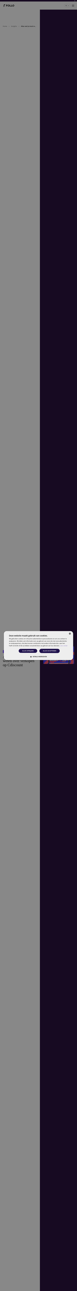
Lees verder (64, 646)
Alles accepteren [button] (49, 651)
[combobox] (70, 634)
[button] (38, 657)
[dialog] (38, 645)
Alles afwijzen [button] (28, 651)
